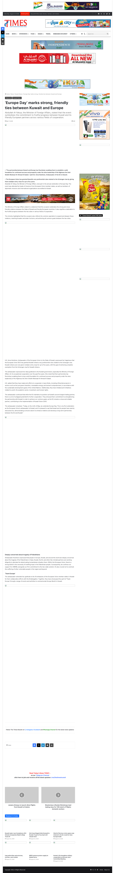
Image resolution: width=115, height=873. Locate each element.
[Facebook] (34, 745)
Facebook (37, 730)
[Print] (51, 745)
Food (32, 34)
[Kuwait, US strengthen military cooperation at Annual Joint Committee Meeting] (64, 847)
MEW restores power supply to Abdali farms (43, 13)
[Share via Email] (47, 745)
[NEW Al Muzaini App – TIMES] (57, 58)
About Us (107, 869)
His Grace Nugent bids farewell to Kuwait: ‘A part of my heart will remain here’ (39, 834)
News (14, 34)
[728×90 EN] (40, 198)
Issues (40, 34)
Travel (48, 34)
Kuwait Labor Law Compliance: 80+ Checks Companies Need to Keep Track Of (16, 834)
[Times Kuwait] (15, 23)
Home (7, 34)
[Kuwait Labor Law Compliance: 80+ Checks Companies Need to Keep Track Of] (16, 825)
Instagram (29, 730)
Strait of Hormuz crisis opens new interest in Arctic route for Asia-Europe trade (63, 834)
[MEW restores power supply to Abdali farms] (40, 847)
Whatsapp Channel (49, 730)
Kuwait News (18, 94)
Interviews (23, 34)
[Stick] (81, 6)
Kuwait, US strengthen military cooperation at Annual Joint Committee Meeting (62, 857)
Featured (8, 98)
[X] (39, 745)
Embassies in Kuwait (60, 34)
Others (72, 34)
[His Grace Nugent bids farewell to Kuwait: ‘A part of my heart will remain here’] (40, 825)
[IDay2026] (57, 84)
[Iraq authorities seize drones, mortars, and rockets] (16, 847)
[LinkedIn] (43, 745)
